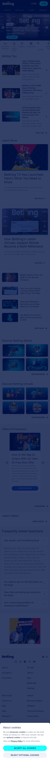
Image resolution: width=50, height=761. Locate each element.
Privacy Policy (17, 741)
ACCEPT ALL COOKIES (25, 748)
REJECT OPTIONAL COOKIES (25, 755)
